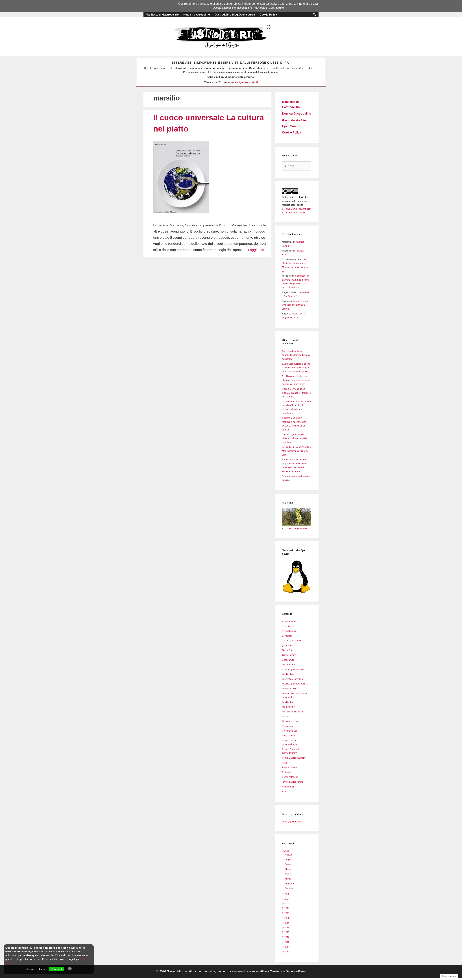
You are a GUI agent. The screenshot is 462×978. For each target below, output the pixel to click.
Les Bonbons (288, 702)
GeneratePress (296, 971)
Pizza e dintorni (289, 767)
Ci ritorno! (287, 636)
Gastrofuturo (288, 660)
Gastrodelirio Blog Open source (235, 14)
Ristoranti (286, 772)
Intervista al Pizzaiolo (292, 679)
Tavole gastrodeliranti (292, 782)
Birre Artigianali (289, 631)
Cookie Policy (268, 14)
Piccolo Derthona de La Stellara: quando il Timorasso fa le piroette (296, 393)
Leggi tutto (256, 250)
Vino (284, 791)
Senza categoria (290, 777)
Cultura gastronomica (292, 640)
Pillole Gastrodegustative (294, 758)
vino (299, 3)
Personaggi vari (290, 731)
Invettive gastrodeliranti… (294, 683)
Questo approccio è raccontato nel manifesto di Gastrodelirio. (248, 7)
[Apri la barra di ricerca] (314, 14)
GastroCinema (289, 655)
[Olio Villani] (296, 525)
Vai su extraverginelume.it (294, 528)
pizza (314, 3)
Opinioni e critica (290, 721)
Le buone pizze (289, 688)
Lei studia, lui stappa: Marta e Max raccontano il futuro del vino (296, 451)
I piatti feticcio (288, 674)
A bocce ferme (289, 621)
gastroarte (287, 645)
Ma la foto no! (288, 707)
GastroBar (287, 650)
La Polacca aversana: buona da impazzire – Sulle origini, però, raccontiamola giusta (296, 368)
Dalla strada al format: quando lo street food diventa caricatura (296, 355)
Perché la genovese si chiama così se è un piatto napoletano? (295, 438)
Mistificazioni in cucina (293, 711)
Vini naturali (288, 787)
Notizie (285, 716)
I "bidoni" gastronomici (293, 669)
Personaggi (287, 726)
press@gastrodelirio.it (244, 82)
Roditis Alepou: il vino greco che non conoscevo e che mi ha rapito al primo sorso (296, 380)
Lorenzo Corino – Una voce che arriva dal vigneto (296, 305)
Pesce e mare (289, 735)
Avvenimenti (288, 626)
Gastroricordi (288, 664)
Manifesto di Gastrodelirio (162, 14)
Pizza (284, 763)
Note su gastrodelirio (196, 14)
